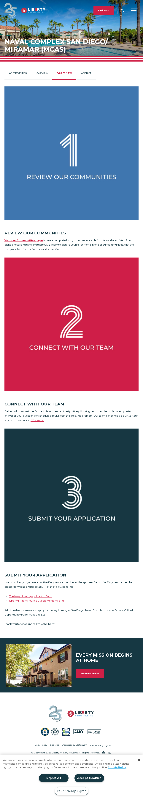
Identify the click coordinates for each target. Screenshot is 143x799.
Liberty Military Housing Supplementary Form (36, 600)
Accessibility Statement (74, 744)
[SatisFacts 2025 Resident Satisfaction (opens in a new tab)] (66, 732)
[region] (71, 777)
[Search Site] (122, 10)
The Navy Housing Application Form (30, 596)
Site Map (54, 744)
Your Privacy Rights (100, 745)
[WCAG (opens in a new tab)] (94, 732)
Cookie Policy (117, 767)
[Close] (139, 760)
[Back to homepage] (24, 10)
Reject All (53, 778)
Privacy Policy (39, 744)
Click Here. (37, 420)
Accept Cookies (89, 778)
